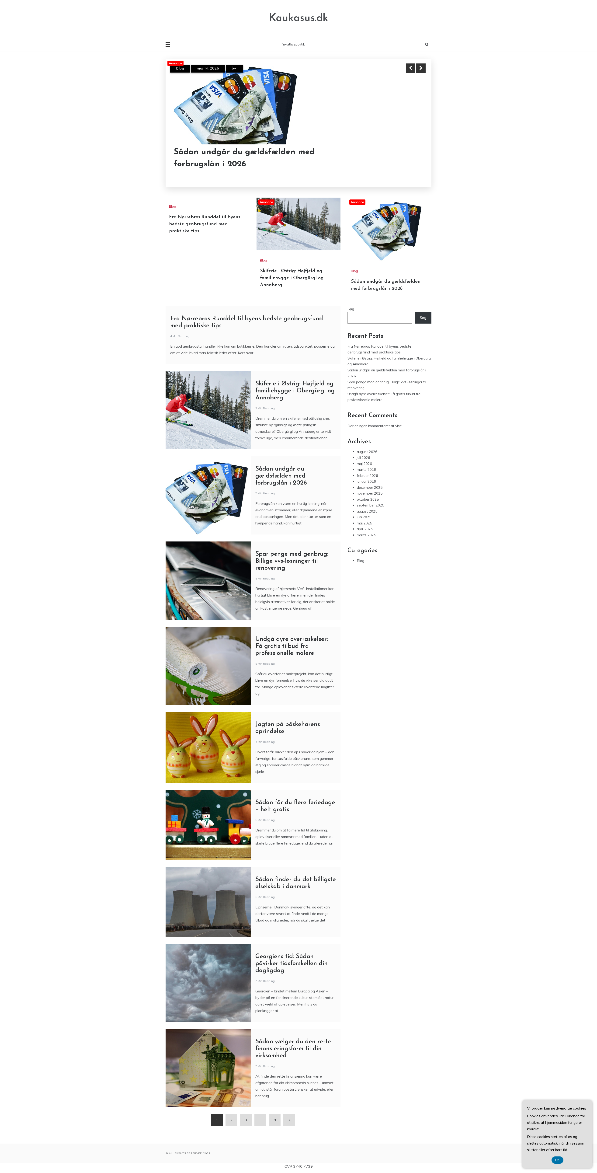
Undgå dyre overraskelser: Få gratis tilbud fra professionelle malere (291, 696)
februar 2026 (367, 525)
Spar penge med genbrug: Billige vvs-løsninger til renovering (291, 611)
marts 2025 (366, 585)
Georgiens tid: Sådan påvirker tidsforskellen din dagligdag (291, 1013)
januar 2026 (366, 531)
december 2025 (369, 537)
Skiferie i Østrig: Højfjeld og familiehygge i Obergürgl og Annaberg (229, 152)
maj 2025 (364, 573)
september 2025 (370, 555)
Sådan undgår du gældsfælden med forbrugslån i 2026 (281, 526)
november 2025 (369, 543)
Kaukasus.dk (298, 18)
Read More (412, 152)
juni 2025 (364, 567)
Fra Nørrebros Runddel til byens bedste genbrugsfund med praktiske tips (204, 274)
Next (421, 68)
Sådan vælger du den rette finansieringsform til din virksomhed (293, 1098)
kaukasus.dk (248, 68)
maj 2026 (364, 513)
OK (557, 1160)
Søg (350, 358)
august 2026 (367, 501)
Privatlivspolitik (293, 44)
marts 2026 (366, 519)
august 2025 (367, 561)
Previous (410, 68)
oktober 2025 (368, 549)
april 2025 (365, 578)
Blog (180, 68)
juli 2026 (363, 507)
